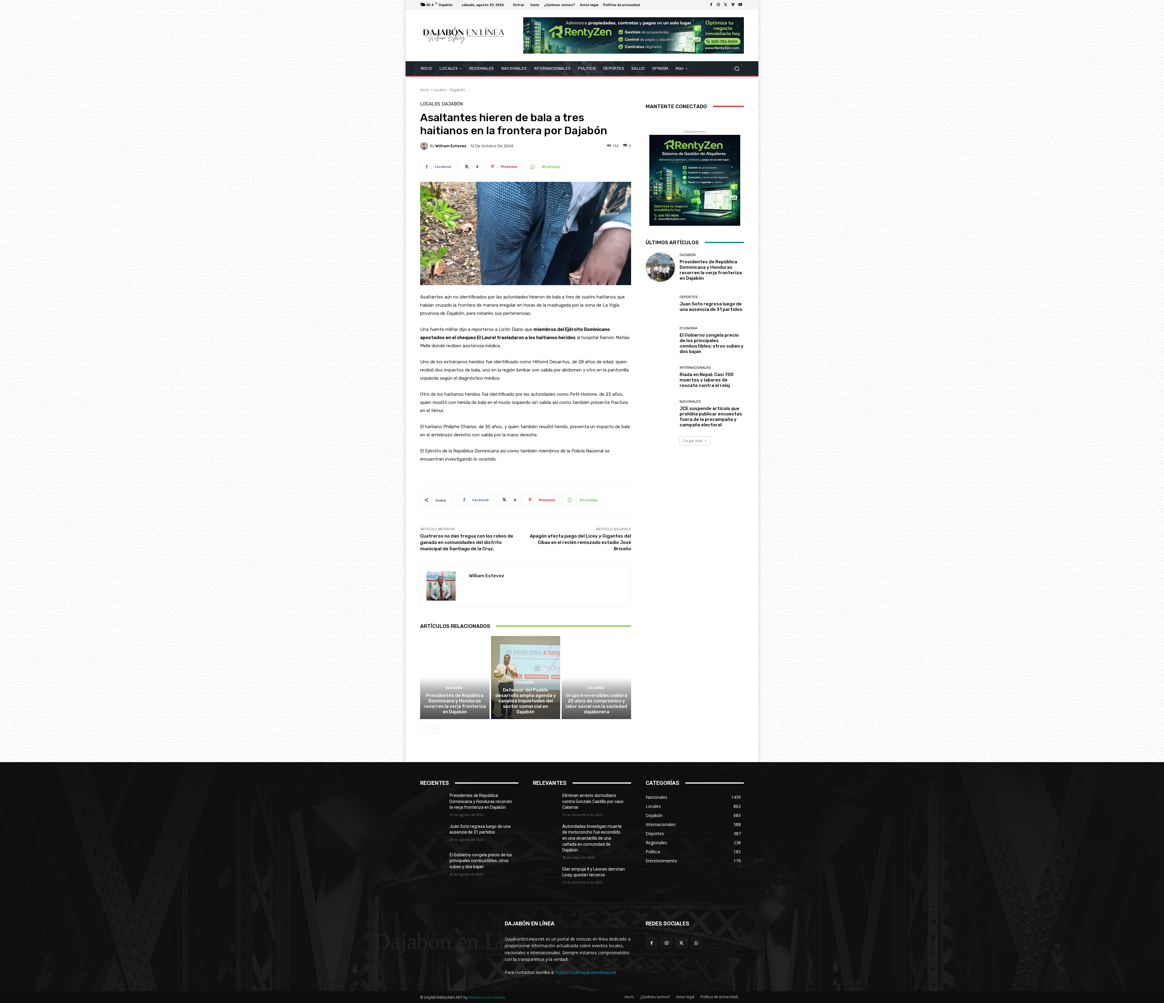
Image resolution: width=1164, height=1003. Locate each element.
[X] (725, 4)
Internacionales (695, 367)
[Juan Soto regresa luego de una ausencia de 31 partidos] (660, 303)
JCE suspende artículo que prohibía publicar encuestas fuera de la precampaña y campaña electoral (711, 417)
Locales (439, 89)
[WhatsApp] (696, 943)
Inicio (424, 89)
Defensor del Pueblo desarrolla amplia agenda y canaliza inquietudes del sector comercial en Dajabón (525, 701)
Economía (688, 328)
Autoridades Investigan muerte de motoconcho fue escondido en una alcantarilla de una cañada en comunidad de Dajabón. (592, 838)
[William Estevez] (425, 146)
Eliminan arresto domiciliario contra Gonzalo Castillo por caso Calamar (593, 801)
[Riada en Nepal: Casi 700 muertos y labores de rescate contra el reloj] (660, 377)
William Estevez (451, 146)
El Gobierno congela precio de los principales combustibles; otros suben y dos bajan (712, 343)
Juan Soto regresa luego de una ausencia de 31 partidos (711, 306)
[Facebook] (711, 4)
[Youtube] (740, 4)
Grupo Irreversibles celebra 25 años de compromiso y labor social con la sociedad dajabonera (596, 704)
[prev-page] (424, 729)
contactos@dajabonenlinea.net (586, 972)
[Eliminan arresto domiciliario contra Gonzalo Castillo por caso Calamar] (547, 803)
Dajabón (457, 89)
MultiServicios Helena (487, 997)
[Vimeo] (733, 4)
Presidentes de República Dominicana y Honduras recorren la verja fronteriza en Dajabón (455, 704)
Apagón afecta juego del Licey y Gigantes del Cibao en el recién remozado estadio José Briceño (580, 542)
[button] (737, 68)
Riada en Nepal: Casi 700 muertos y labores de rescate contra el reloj (707, 380)
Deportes (688, 297)
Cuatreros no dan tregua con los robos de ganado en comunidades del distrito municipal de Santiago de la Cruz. (466, 542)
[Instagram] (718, 4)
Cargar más (693, 440)
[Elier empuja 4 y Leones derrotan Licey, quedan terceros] (547, 876)
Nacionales (690, 401)
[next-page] (433, 729)
